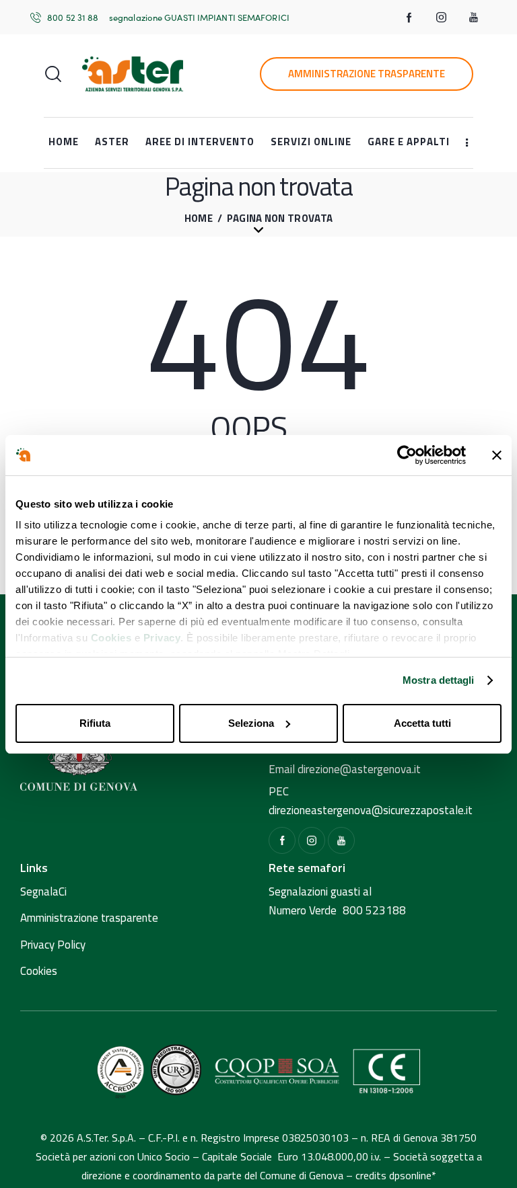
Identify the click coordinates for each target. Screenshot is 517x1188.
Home (198, 219)
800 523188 (374, 910)
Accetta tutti (422, 723)
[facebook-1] (409, 17)
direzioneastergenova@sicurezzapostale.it (371, 810)
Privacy (162, 637)
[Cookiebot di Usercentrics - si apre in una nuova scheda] (407, 455)
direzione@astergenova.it (359, 769)
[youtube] (474, 17)
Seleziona (251, 723)
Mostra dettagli (439, 680)
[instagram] (441, 17)
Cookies (111, 637)
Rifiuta (94, 723)
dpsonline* (412, 1175)
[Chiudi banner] (497, 455)
